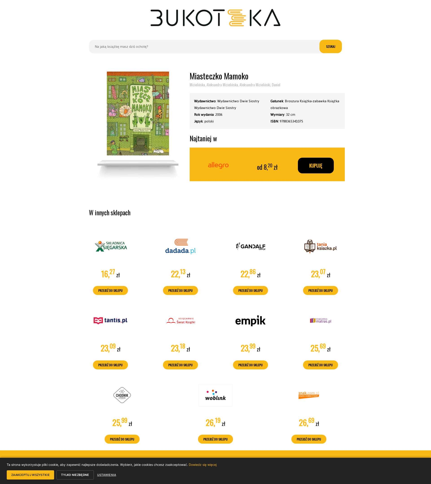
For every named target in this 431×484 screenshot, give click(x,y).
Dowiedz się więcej (203, 465)
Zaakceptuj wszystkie (30, 475)
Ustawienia (106, 475)
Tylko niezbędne (75, 475)
